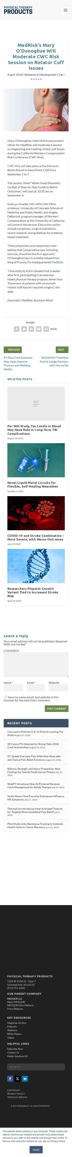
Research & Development (41, 74)
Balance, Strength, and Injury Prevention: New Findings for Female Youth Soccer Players (33, 770)
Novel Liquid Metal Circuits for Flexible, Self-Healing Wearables (32, 484)
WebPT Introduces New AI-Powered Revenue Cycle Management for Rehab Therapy (33, 785)
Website (54, 682)
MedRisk (57, 262)
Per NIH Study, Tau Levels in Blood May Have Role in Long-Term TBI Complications (34, 429)
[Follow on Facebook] (10, 1079)
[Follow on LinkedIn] (25, 1079)
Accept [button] (36, 1149)
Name (8, 682)
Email (31, 682)
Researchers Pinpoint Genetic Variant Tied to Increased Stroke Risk (32, 592)
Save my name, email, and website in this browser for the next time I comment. (31, 698)
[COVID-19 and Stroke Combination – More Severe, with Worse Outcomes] (36, 513)
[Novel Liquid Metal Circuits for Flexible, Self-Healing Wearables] (36, 460)
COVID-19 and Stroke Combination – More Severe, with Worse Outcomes (35, 537)
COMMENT (11, 650)
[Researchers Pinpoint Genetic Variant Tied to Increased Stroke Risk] (36, 566)
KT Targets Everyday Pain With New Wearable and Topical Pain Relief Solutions (33, 758)
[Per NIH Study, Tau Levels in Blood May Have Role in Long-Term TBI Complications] (36, 404)
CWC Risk (13, 166)
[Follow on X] (17, 1079)
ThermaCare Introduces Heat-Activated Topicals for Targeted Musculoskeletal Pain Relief (35, 810)
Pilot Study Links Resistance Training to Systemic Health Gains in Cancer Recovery (35, 825)
